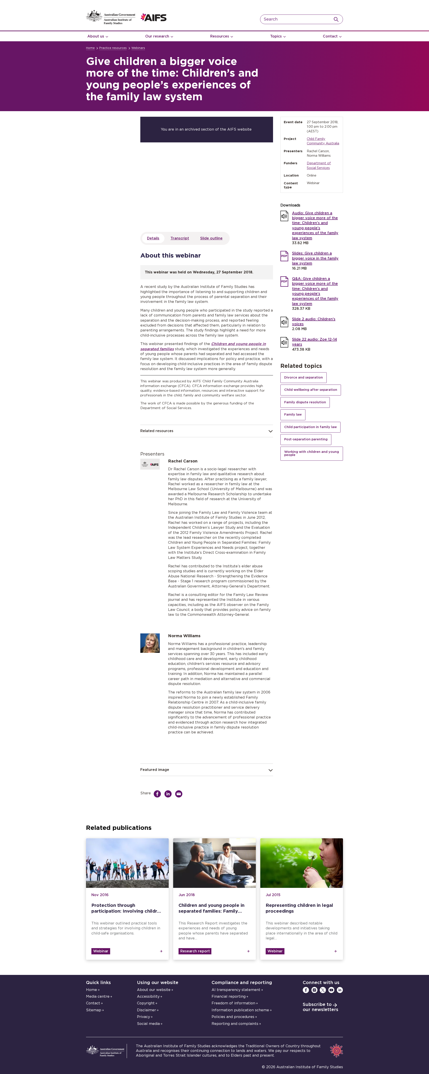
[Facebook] (306, 990)
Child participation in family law (310, 427)
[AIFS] (126, 23)
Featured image (154, 770)
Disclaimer (146, 1010)
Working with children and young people (311, 453)
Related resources (156, 431)
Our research (157, 36)
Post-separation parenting (306, 439)
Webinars (138, 48)
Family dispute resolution (305, 402)
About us (95, 36)
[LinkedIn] (340, 990)
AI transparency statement (236, 990)
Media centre (97, 996)
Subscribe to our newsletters (320, 1007)
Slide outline (211, 238)
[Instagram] (314, 990)
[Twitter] (323, 990)
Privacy (143, 1017)
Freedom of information (233, 1003)
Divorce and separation (303, 377)
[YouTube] (331, 990)
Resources (219, 36)
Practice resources (113, 48)
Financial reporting (229, 996)
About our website (153, 990)
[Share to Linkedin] (169, 793)
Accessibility (148, 996)
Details (153, 238)
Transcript (179, 238)
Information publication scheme (240, 1010)
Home (90, 48)
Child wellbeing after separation (310, 389)
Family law (293, 414)
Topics (276, 36)
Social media (148, 1024)
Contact (330, 36)
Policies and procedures (233, 1017)
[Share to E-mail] (180, 793)
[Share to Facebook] (158, 793)
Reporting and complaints (235, 1024)
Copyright (146, 1003)
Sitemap (93, 1010)
